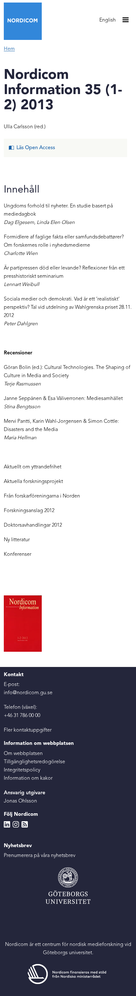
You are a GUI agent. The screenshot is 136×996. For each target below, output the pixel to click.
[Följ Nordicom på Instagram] (16, 824)
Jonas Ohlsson (20, 801)
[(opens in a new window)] (68, 973)
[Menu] (125, 20)
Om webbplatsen (23, 753)
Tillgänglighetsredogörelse (34, 761)
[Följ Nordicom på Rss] (25, 824)
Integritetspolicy (22, 770)
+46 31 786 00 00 (22, 715)
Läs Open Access (35, 147)
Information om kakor (28, 778)
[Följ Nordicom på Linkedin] (7, 824)
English (107, 20)
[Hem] (25, 21)
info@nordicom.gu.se (28, 692)
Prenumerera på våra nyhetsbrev (39, 855)
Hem (9, 49)
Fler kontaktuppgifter (28, 730)
